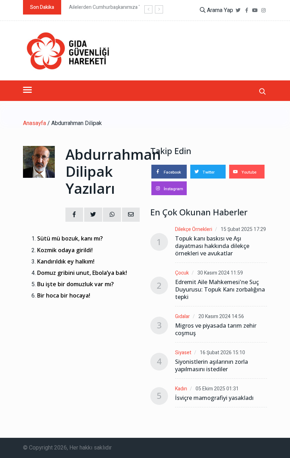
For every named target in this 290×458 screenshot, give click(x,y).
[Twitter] (238, 10)
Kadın (181, 388)
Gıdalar (182, 316)
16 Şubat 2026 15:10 (222, 352)
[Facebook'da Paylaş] (74, 215)
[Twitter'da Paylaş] (93, 215)
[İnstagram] (263, 10)
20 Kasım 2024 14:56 (221, 316)
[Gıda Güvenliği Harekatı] (67, 50)
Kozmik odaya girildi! (65, 250)
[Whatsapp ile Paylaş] (112, 215)
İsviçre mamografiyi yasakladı (214, 398)
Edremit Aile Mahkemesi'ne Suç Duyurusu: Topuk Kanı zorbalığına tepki (220, 289)
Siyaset (183, 352)
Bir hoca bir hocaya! (63, 295)
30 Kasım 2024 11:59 (220, 273)
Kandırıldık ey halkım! (65, 261)
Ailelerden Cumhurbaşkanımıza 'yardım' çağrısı (120, 7)
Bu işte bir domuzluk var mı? (75, 284)
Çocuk (182, 273)
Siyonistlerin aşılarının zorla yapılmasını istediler (211, 365)
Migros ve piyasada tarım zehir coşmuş (215, 329)
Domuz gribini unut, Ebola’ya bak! (82, 273)
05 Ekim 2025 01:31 (217, 388)
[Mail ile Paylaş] (131, 215)
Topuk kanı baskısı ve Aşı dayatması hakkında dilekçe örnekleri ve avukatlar (212, 246)
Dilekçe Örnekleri (193, 229)
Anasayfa (34, 123)
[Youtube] (255, 10)
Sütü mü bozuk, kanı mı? (70, 238)
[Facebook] (246, 10)
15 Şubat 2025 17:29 (243, 229)
